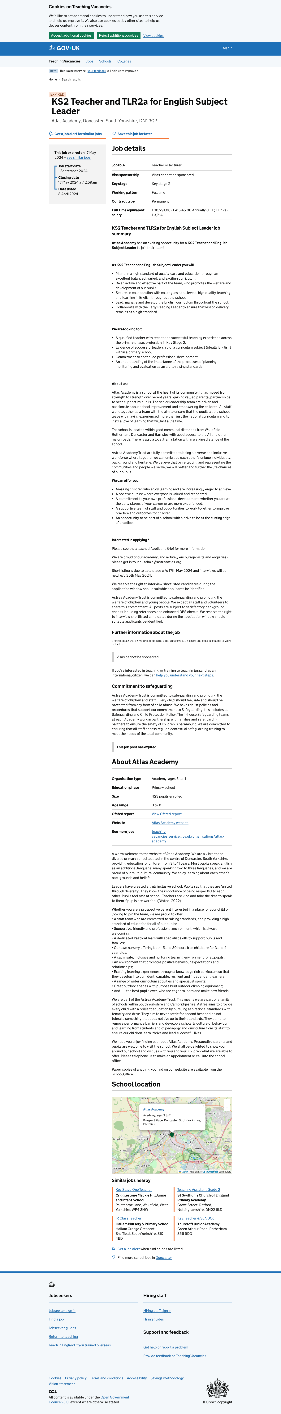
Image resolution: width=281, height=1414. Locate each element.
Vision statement (62, 1384)
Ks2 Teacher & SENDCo (195, 1218)
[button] (172, 1135)
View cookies (153, 35)
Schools (105, 61)
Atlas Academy (153, 1109)
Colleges (124, 61)
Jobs (89, 61)
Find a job (56, 1319)
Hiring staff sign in (157, 1310)
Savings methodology (167, 1378)
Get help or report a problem (165, 1347)
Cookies (55, 1378)
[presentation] (172, 1135)
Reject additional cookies (118, 35)
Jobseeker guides (62, 1328)
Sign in (227, 48)
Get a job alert (129, 1249)
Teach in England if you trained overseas (80, 1345)
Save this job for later (135, 134)
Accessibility (137, 1378)
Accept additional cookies (71, 35)
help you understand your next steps (184, 675)
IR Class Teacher (128, 1218)
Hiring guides (153, 1319)
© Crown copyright (217, 1402)
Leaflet (184, 1171)
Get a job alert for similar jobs (78, 134)
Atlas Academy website (170, 823)
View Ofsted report (167, 814)
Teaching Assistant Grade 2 (198, 1189)
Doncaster (164, 1257)
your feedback (97, 71)
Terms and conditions (106, 1378)
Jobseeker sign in (62, 1310)
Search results (71, 79)
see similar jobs (79, 157)
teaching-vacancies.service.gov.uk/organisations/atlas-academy (188, 836)
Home (53, 79)
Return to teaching (63, 1336)
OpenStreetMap (210, 1171)
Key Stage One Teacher (134, 1189)
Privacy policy (76, 1378)
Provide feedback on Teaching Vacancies (174, 1356)
